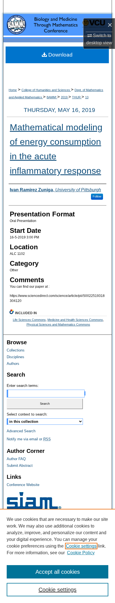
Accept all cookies (57, 572)
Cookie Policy (81, 552)
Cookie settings (81, 546)
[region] (57, 556)
